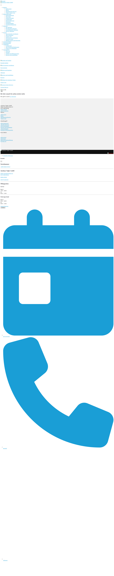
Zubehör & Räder (7, 41)
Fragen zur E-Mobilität (11, 48)
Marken (5, 7)
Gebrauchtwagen (10, 18)
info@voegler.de (4, 111)
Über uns (8, 51)
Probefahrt (8, 22)
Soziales (8, 52)
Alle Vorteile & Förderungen (12, 47)
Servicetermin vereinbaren (12, 34)
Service (5, 32)
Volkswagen (8, 8)
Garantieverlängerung (11, 24)
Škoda (7, 10)
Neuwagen (8, 16)
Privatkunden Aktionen (11, 28)
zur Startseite (13, 96)
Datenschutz (3, 137)
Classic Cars (9, 36)
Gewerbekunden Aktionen (12, 30)
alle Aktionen (9, 27)
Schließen (3, 207)
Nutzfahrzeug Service (6, 117)
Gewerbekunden (7, 43)
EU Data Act (3, 141)
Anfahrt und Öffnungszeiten (12, 53)
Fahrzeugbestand (7, 14)
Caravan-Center (9, 39)
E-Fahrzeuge (9, 19)
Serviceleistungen (5, 126)
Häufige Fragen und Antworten (13, 40)
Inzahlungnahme (10, 23)
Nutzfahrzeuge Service (11, 11)
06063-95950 (4, 109)
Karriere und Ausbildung (11, 55)
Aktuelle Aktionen (5, 124)
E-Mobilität (6, 44)
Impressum (3, 138)
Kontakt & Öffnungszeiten (7, 130)
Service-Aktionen (10, 31)
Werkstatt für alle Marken (12, 38)
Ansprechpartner (4, 128)
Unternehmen (6, 49)
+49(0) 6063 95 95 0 (5, 166)
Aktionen (5, 26)
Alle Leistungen (9, 35)
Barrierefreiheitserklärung (7, 140)
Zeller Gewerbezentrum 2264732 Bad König (7, 174)
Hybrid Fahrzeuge (10, 20)
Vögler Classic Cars (10, 12)
